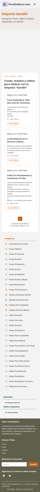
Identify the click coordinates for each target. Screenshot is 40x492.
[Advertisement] (20, 50)
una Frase (23, 95)
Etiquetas (12, 76)
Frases (4, 444)
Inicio (6, 76)
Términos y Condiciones (24, 489)
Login (4, 453)
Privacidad (10, 489)
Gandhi (20, 76)
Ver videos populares (11, 412)
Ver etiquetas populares (12, 403)
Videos (4, 447)
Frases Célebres (13, 123)
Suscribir (33, 464)
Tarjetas (4, 450)
